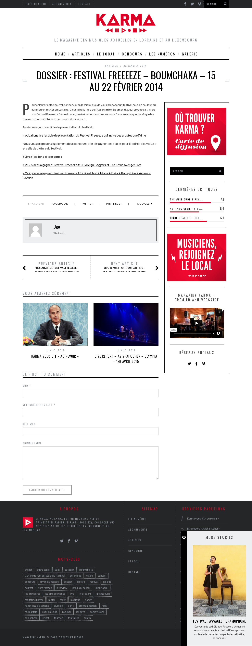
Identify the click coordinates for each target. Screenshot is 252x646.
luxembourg (103, 593)
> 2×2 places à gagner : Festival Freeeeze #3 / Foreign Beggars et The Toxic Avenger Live (82, 165)
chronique (75, 575)
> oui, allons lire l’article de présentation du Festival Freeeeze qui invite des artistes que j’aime (84, 135)
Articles (81, 53)
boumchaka (86, 569)
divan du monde (49, 581)
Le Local (106, 53)
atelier (28, 569)
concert (102, 575)
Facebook (60, 203)
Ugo (57, 226)
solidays (80, 611)
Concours (132, 53)
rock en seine (49, 611)
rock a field (31, 611)
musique (75, 599)
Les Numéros (162, 53)
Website (60, 233)
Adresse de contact (39, 405)
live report (85, 593)
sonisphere (31, 617)
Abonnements (138, 529)
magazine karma (34, 599)
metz (63, 599)
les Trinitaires (32, 593)
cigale (89, 575)
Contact (134, 572)
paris (71, 605)
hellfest (29, 587)
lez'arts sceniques (55, 593)
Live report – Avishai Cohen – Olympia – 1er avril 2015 (126, 358)
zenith (87, 617)
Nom (27, 386)
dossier (68, 581)
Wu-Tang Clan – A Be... (186, 208)
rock (104, 605)
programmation (88, 605)
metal (51, 599)
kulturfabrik (101, 587)
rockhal (66, 611)
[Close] (184, 537)
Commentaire (32, 443)
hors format (45, 587)
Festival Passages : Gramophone (219, 621)
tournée (58, 617)
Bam (57, 569)
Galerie (189, 53)
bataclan (69, 569)
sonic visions (97, 611)
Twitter (87, 203)
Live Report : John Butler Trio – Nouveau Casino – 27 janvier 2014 (124, 267)
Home (60, 53)
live (72, 593)
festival (94, 581)
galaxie (107, 581)
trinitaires (73, 617)
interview (62, 587)
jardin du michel (81, 587)
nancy (88, 599)
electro (81, 581)
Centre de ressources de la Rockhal (45, 575)
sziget (45, 617)
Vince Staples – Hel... (186, 218)
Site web (29, 424)
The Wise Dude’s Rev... (186, 199)
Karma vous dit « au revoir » (55, 356)
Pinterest (114, 203)
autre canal (43, 569)
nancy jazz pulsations (37, 605)
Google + (145, 203)
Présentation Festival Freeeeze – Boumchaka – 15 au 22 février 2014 (56, 267)
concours (30, 581)
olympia (58, 605)
